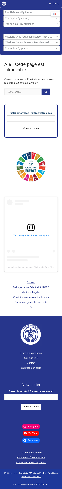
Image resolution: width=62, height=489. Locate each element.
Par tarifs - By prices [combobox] (16, 48)
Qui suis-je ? (31, 358)
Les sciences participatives (31, 462)
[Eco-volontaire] (4, 3)
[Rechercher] (46, 92)
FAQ (31, 307)
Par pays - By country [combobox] (17, 18)
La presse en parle (31, 367)
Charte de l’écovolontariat (31, 457)
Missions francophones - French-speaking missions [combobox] (29, 42)
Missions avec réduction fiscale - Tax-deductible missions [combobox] (29, 36)
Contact (31, 282)
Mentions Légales (31, 292)
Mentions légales (38, 473)
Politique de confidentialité (16, 473)
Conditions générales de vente (31, 302)
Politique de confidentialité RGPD (31, 287)
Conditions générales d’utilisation (31, 297)
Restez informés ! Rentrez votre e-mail (31, 113)
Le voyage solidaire (31, 452)
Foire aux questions (31, 353)
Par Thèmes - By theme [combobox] (18, 12)
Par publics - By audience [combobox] (19, 23)
